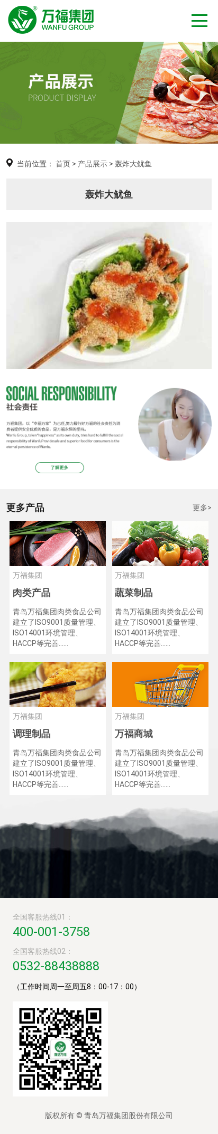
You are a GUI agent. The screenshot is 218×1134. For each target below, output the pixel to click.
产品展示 (92, 164)
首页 (63, 164)
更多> (202, 507)
